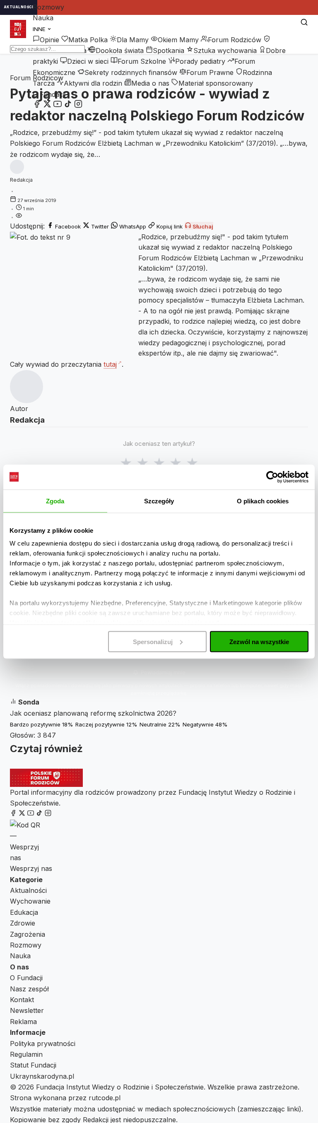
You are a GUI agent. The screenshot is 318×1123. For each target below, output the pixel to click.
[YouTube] (57, 105)
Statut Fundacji (33, 1065)
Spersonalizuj (153, 641)
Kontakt (22, 1000)
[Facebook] (37, 105)
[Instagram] (78, 105)
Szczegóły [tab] (159, 500)
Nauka (43, 18)
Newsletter (27, 1010)
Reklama (23, 1021)
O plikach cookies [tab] (263, 500)
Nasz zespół (29, 989)
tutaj (110, 364)
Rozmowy (48, 7)
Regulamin (26, 1054)
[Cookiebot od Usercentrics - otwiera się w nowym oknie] (272, 477)
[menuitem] (46, 40)
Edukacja (24, 912)
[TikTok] (68, 105)
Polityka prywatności (42, 1043)
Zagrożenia (27, 934)
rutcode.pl (104, 1098)
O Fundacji (49, 94)
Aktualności (28, 890)
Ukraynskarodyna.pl (42, 1076)
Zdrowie (22, 923)
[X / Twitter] (47, 105)
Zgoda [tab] (55, 500)
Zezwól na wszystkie (259, 641)
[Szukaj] (304, 22)
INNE (40, 29)
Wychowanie (30, 901)
